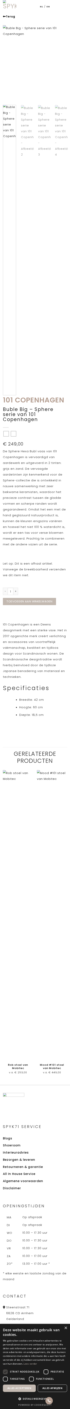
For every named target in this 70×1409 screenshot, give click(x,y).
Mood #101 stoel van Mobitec (52, 1066)
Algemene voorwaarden (23, 1181)
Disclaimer (12, 1188)
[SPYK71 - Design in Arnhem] (10, 7)
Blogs (7, 1138)
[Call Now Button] (49, 1401)
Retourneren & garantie (23, 1167)
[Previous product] (13, 434)
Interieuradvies (16, 1152)
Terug (10, 16)
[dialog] (35, 1366)
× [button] (65, 1328)
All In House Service (19, 1174)
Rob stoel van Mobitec (18, 1066)
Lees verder (30, 1363)
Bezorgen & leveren (19, 1160)
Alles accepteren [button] (19, 1388)
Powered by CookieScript (35, 1404)
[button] (35, 1399)
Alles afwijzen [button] (52, 1388)
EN (48, 6)
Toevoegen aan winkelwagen (29, 601)
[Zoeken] (61, 6)
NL (41, 6)
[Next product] (6, 434)
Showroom (12, 1145)
